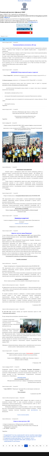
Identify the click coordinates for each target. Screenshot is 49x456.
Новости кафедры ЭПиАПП (7, 367)
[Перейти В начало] (3, 446)
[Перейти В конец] (46, 446)
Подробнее (4, 65)
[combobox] (8, 36)
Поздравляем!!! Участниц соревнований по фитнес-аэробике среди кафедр (23, 435)
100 (19, 445)
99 (15, 445)
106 (40, 445)
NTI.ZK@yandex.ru (33, 22)
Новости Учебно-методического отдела (10, 285)
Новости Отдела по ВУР (7, 42)
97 (9, 445)
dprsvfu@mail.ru (34, 410)
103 (29, 445)
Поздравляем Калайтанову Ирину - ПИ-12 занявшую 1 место (19, 438)
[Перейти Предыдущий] (6, 446)
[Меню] (4, 39)
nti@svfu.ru (7, 17)
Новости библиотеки (6, 167)
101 (22, 445)
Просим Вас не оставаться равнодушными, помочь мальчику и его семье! (22, 436)
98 (12, 445)
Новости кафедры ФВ (6, 123)
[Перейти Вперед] (43, 446)
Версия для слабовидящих (24, 0)
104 (33, 445)
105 (37, 445)
